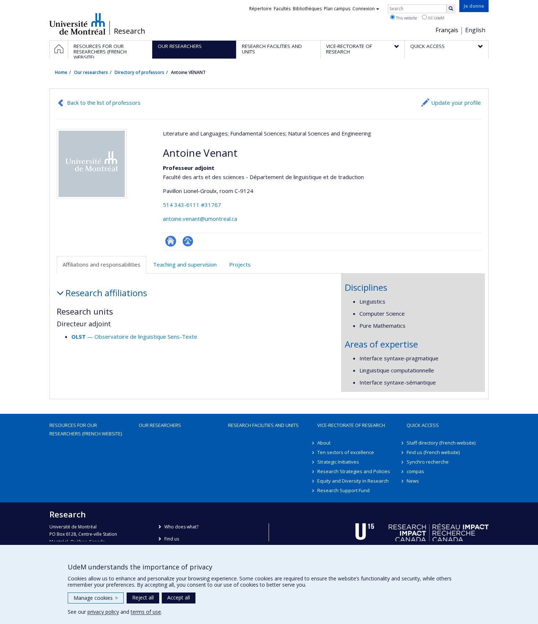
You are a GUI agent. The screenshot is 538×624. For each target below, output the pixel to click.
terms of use (146, 611)
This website (406, 18)
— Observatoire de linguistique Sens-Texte (134, 336)
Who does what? (181, 527)
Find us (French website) (433, 452)
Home (61, 72)
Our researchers (91, 72)
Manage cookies (96, 597)
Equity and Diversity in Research (353, 481)
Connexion (363, 8)
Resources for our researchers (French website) (85, 429)
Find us (171, 539)
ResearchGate (170, 241)
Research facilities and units (263, 425)
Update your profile (456, 102)
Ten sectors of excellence (345, 452)
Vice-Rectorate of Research (351, 425)
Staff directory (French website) (441, 442)
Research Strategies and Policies (353, 471)
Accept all (178, 597)
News (413, 481)
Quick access (423, 425)
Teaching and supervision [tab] (185, 264)
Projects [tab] (240, 264)
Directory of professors (139, 72)
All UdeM (435, 18)
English (475, 30)
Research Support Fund (343, 490)
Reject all (143, 597)
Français (447, 30)
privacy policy (103, 611)
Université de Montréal (77, 24)
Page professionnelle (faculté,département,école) (188, 241)
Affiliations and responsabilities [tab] (102, 264)
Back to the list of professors (104, 102)
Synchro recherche (428, 461)
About (323, 442)
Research (129, 31)
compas (415, 471)
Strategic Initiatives (338, 461)
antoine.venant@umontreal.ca (200, 218)
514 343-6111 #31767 (192, 204)
